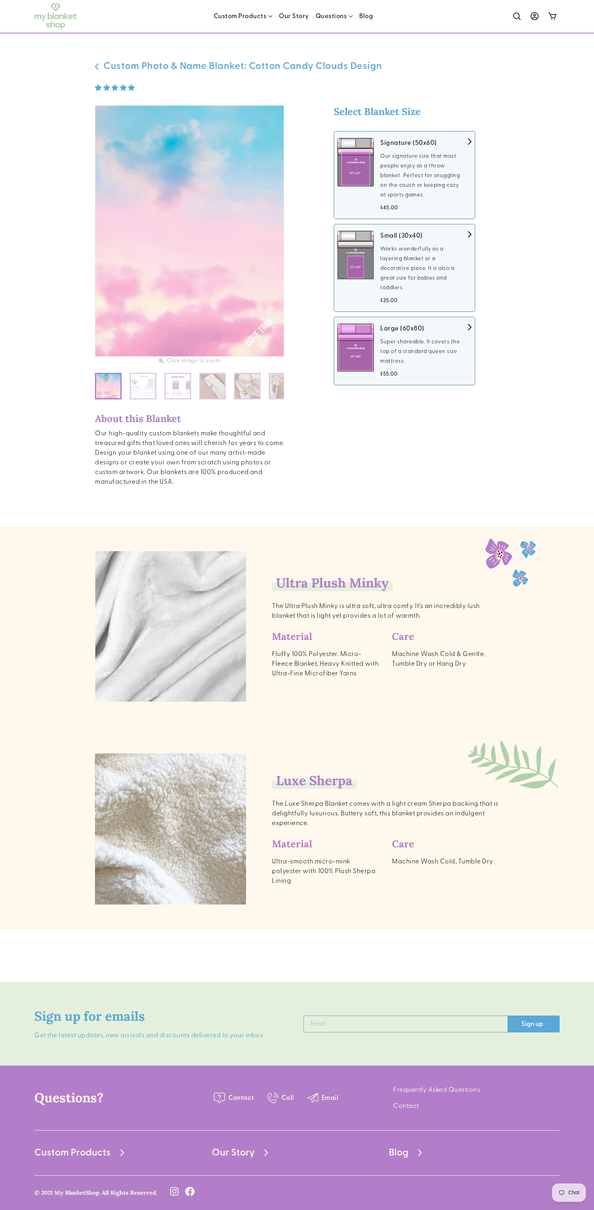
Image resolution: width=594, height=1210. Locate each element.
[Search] (517, 16)
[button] (115, 88)
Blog (366, 16)
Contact (406, 1106)
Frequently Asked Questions (436, 1090)
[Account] (534, 16)
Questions (331, 16)
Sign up (532, 1024)
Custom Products (240, 16)
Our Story (294, 16)
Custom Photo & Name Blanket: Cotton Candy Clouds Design (242, 66)
